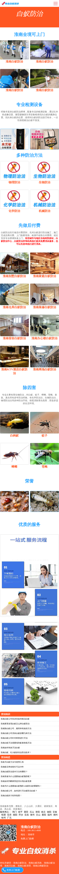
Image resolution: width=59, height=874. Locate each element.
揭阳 (15, 815)
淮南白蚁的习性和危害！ (11, 796)
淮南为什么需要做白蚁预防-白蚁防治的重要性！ (21, 786)
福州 (49, 815)
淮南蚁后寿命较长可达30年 (12, 767)
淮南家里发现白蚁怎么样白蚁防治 (15, 724)
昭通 (3, 815)
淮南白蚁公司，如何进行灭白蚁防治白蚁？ (19, 791)
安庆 (9, 815)
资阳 (37, 812)
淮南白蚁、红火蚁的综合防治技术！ (16, 752)
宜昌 (26, 815)
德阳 (49, 812)
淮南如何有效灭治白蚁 (10, 748)
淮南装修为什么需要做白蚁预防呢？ (16, 776)
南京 (43, 812)
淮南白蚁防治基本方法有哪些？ (14, 772)
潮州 (55, 815)
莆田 (26, 812)
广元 (9, 817)
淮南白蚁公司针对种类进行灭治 (14, 738)
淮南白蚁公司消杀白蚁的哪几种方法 (16, 733)
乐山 (32, 812)
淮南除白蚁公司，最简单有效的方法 (16, 728)
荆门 (14, 812)
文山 (38, 815)
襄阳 (44, 815)
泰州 (32, 815)
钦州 (3, 817)
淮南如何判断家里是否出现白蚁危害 (16, 781)
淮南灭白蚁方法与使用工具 (12, 762)
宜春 (55, 812)
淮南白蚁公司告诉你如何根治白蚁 (15, 719)
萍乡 (21, 815)
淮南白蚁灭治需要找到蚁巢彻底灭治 (16, 743)
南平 (20, 812)
